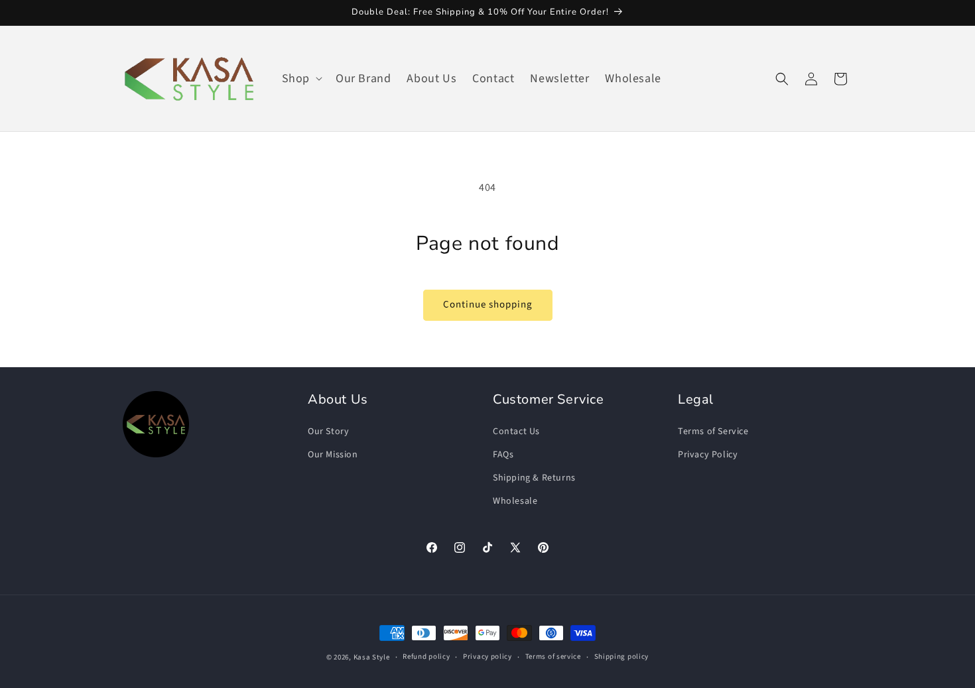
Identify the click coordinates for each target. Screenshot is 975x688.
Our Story (328, 431)
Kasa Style (372, 657)
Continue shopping (488, 305)
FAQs (503, 454)
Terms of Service (713, 431)
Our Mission (333, 454)
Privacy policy (487, 656)
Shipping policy (621, 656)
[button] (301, 78)
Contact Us (516, 431)
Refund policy (426, 656)
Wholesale (515, 501)
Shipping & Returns (534, 478)
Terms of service (553, 656)
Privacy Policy (708, 454)
